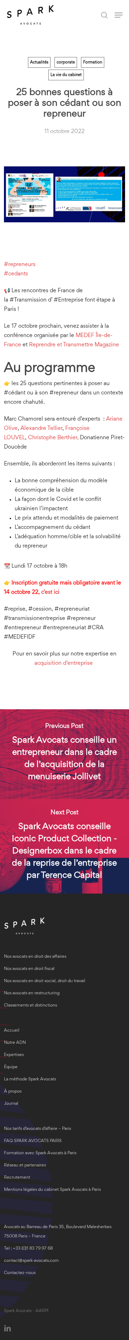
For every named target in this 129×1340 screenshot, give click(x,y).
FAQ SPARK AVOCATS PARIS (33, 1141)
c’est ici (50, 592)
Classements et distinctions (30, 1006)
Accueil (11, 1031)
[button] (119, 15)
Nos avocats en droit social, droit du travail (44, 981)
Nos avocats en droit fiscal (29, 969)
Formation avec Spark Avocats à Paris (40, 1153)
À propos (13, 1092)
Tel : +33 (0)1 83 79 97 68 (28, 1249)
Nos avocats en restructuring (31, 993)
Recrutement (17, 1178)
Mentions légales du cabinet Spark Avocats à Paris (52, 1190)
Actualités (39, 62)
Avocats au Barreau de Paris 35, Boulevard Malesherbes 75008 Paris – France (57, 1232)
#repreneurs (19, 264)
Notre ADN (15, 1043)
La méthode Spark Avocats (30, 1079)
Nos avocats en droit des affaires (35, 957)
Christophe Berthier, (53, 437)
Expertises (14, 1055)
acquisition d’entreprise (64, 663)
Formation (92, 62)
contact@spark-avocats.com (31, 1261)
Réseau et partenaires (25, 1166)
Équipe (11, 1067)
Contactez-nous (19, 1273)
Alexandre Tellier (41, 428)
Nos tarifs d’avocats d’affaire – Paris (37, 1129)
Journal (11, 1104)
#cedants (16, 273)
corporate (66, 62)
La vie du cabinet (66, 75)
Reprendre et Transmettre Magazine (74, 344)
